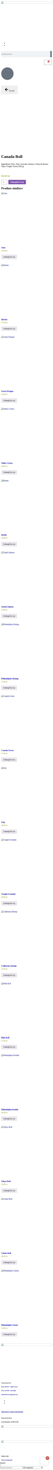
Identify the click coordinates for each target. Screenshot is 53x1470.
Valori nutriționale (6, 1460)
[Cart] (48, 62)
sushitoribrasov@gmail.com (9, 1394)
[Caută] (51, 54)
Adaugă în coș (17, 182)
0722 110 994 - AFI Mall (8, 1390)
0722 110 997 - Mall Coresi (9, 1386)
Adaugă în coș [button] (9, 257)
